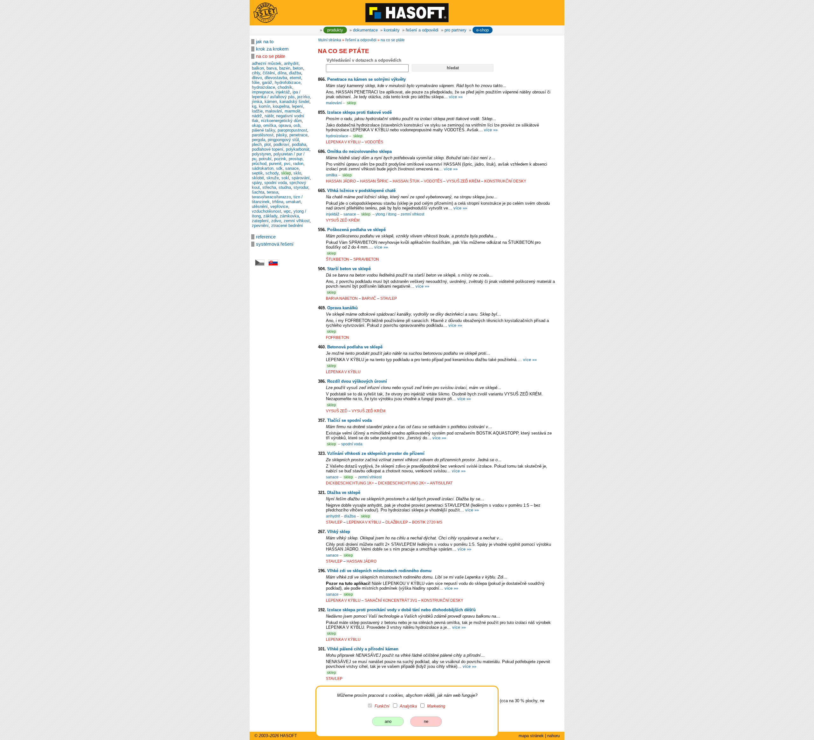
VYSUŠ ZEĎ (337, 411)
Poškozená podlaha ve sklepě (356, 229)
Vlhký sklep (338, 531)
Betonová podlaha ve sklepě (355, 347)
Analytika (408, 706)
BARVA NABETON (342, 298)
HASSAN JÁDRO (341, 181)
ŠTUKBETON (337, 259)
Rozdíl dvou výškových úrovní (357, 381)
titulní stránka (329, 40)
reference (266, 236)
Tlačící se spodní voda (349, 420)
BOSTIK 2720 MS (427, 522)
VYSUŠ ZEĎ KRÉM (463, 181)
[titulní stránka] (407, 12)
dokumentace (365, 30)
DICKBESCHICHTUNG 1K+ (350, 483)
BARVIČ (369, 298)
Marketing (436, 706)
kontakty (392, 30)
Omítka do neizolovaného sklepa (359, 151)
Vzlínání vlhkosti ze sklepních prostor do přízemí (375, 453)
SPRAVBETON (366, 259)
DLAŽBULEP (396, 522)
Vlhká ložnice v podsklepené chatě (361, 190)
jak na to (264, 41)
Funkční (382, 706)
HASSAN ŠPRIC (374, 181)
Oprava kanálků (342, 307)
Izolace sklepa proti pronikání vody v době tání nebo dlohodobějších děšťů (401, 609)
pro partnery (455, 30)
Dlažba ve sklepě (343, 492)
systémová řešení (274, 244)
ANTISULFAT (441, 483)
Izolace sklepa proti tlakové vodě (359, 112)
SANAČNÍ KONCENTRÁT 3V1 (391, 600)
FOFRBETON (337, 337)
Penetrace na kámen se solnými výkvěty (366, 79)
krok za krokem (272, 48)
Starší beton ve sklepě (349, 268)
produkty (335, 30)
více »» (456, 96)
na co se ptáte (270, 56)
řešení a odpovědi (422, 30)
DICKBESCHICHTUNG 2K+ (402, 483)
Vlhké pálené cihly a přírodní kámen (362, 649)
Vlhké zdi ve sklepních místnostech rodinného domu (379, 570)
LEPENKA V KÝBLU (343, 142)
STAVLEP (388, 298)
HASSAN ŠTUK (406, 181)
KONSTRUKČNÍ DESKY (505, 181)
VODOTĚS (374, 142)
